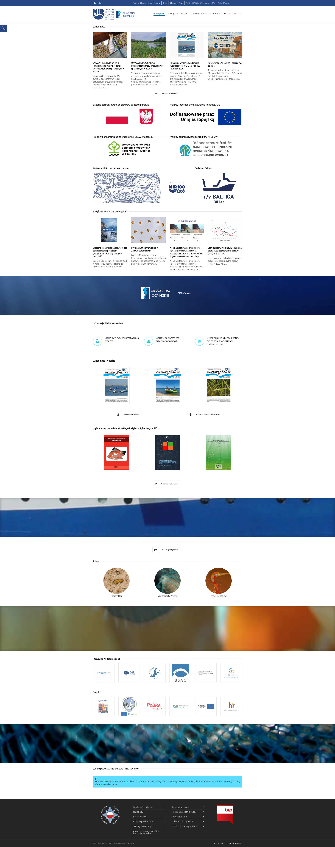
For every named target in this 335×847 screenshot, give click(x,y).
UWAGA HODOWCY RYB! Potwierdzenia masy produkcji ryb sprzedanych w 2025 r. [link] (147, 66)
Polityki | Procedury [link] (224, 3)
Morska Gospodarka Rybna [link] (183, 812)
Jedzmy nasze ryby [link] (142, 826)
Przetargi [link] (157, 3)
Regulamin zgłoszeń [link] (234, 843)
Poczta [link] (181, 3)
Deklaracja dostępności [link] (182, 821)
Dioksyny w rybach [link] (180, 807)
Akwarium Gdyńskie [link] (139, 3)
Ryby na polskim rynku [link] (143, 821)
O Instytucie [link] (173, 14)
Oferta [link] (184, 14)
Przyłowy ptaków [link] (219, 596)
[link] (3, 28)
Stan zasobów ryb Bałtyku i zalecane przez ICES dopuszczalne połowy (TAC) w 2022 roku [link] (225, 251)
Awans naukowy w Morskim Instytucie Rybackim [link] (146, 832)
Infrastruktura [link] (215, 14)
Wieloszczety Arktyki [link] (167, 596)
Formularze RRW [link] (179, 816)
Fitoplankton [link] (116, 596)
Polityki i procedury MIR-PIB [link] (184, 826)
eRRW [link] (213, 3)
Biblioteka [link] (173, 3)
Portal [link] (188, 3)
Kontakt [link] (227, 14)
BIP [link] (214, 843)
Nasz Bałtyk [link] (138, 812)
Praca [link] (150, 3)
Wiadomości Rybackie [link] (143, 807)
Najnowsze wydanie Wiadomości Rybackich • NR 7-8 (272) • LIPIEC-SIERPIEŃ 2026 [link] (185, 66)
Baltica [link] (165, 3)
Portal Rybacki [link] (140, 816)
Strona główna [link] (159, 14)
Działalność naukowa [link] (198, 14)
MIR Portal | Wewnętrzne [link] (200, 3)
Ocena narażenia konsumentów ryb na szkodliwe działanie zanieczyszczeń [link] (223, 340)
